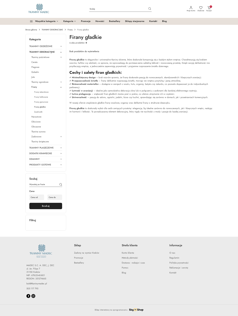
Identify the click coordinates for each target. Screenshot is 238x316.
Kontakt (172, 272)
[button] (69, 21)
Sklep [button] (77, 245)
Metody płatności (130, 257)
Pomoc (125, 267)
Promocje (78, 257)
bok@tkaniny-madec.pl (36, 283)
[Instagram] (33, 296)
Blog (124, 272)
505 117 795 (32, 288)
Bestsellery (79, 262)
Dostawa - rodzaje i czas (133, 262)
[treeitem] (45, 46)
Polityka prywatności (179, 262)
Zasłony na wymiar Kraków (86, 252)
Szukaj (46, 205)
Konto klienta (128, 252)
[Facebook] (28, 296)
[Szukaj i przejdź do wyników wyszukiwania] (150, 9)
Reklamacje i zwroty (178, 267)
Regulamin (174, 257)
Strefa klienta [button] (129, 245)
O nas (172, 252)
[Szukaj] (60, 185)
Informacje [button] (175, 245)
